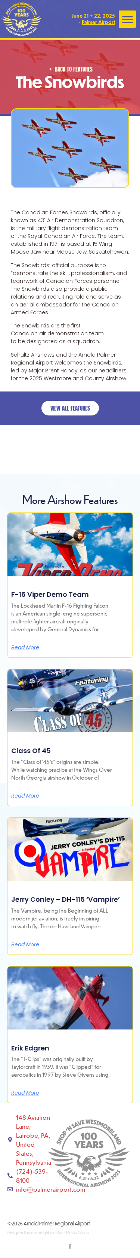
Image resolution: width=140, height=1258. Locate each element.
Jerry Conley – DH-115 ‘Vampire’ (65, 899)
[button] (127, 19)
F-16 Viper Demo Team (50, 594)
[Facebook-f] (70, 1246)
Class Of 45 (31, 750)
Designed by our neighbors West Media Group (48, 1232)
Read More (25, 647)
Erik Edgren (30, 1048)
